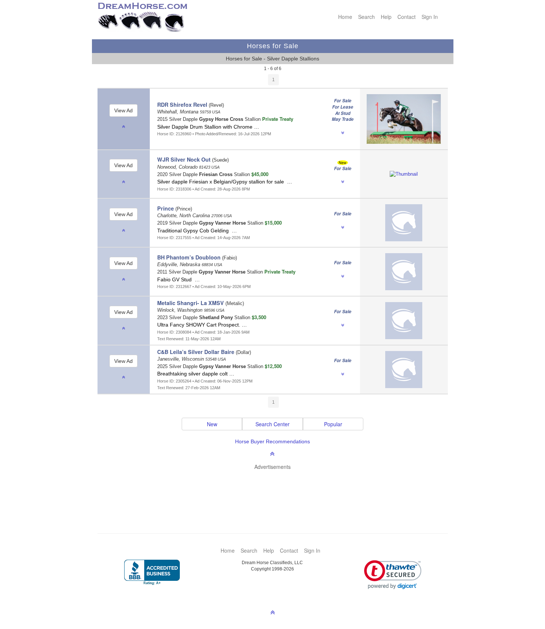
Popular (333, 424)
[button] (393, 575)
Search (366, 16)
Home (345, 16)
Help (386, 16)
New (212, 424)
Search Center (272, 424)
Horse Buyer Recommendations (272, 441)
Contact (406, 16)
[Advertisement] (276, 490)
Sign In (430, 16)
